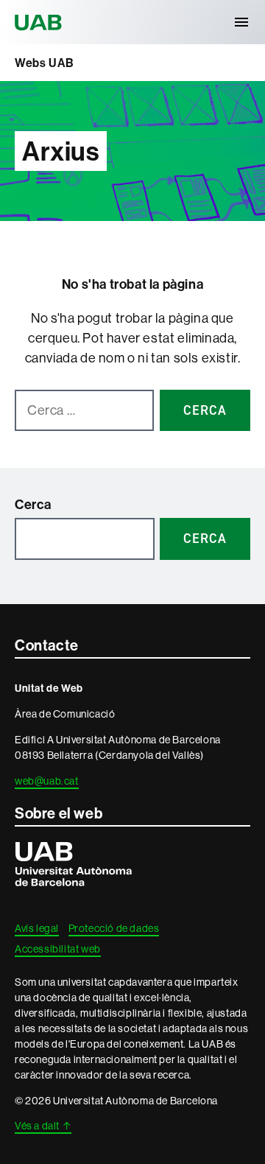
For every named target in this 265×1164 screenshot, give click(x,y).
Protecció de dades (114, 928)
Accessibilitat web (58, 949)
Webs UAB (44, 62)
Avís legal (37, 928)
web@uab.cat (47, 781)
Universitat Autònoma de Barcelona (40, 22)
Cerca (33, 504)
